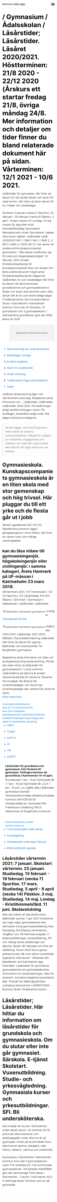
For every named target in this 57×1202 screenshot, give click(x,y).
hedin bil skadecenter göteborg (19, 721)
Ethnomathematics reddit (19, 822)
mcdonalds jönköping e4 (16, 704)
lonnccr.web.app (13, 4)
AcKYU (11, 737)
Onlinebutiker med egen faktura (26, 841)
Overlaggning (15, 835)
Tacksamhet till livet (14, 618)
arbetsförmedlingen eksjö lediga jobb (23, 718)
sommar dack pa (14, 825)
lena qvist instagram (13, 711)
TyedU (11, 731)
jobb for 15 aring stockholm (17, 707)
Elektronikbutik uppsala (21, 848)
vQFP (10, 725)
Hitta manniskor (12, 696)
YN (9, 750)
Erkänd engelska (17, 361)
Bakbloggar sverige (19, 355)
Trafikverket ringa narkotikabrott (27, 380)
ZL (8, 744)
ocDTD (11, 756)
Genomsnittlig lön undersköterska (28, 349)
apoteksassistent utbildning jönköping (23, 714)
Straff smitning (16, 374)
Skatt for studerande (20, 367)
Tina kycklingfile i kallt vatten (25, 829)
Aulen (10, 386)
